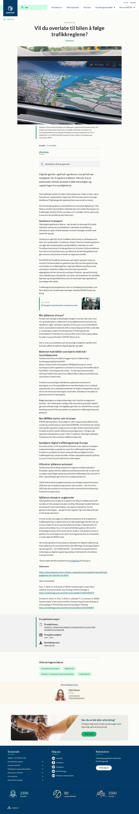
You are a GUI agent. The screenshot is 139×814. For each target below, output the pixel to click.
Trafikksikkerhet (84, 674)
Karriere (87, 7)
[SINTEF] (10, 8)
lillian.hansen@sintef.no (77, 698)
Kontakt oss (57, 7)
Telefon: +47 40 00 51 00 (17, 758)
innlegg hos (74, 560)
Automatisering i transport (50, 668)
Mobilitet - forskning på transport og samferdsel (57, 674)
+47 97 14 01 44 (74, 696)
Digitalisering (69, 668)
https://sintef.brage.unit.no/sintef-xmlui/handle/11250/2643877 (66, 607)
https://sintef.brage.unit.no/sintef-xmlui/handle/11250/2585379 (66, 593)
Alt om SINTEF (125, 7)
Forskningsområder (104, 7)
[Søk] (22, 7)
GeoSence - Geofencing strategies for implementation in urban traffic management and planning (69, 628)
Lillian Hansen (44, 152)
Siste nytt (10, 19)
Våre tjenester (73, 7)
